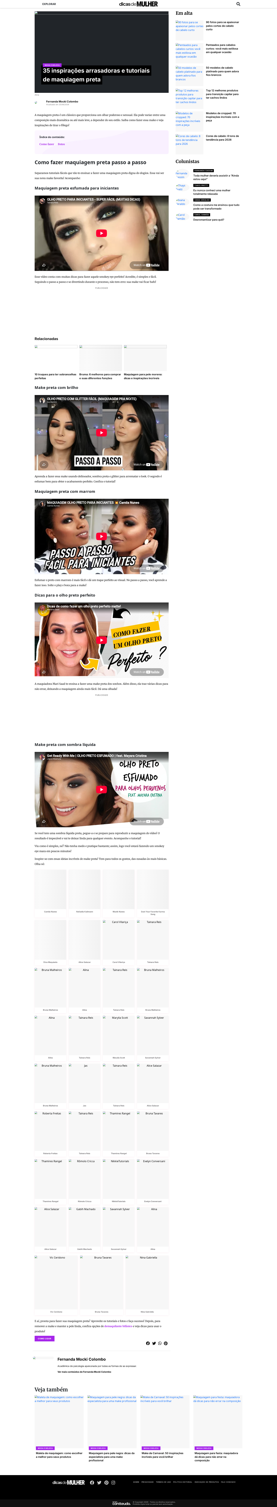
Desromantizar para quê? (208, 219)
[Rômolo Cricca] (84, 1179)
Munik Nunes (119, 911)
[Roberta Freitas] (50, 1131)
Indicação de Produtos (207, 1482)
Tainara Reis (153, 962)
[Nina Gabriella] (147, 1282)
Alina (37, 95)
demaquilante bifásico (118, 1326)
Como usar (44, 1338)
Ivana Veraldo (202, 200)
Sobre (136, 1482)
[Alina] (84, 987)
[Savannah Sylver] (153, 1035)
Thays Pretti (201, 185)
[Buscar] (238, 4)
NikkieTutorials (119, 1201)
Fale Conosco (228, 1482)
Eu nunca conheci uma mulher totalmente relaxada (211, 192)
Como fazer (46, 144)
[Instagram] (113, 1483)
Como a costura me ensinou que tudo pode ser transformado (216, 206)
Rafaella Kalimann (84, 911)
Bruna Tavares (153, 1153)
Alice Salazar (85, 962)
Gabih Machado (84, 1249)
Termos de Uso (163, 1482)
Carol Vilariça (119, 962)
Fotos (61, 144)
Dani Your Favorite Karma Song (153, 912)
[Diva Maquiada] (50, 940)
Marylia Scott (119, 1058)
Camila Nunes (50, 911)
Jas (84, 1105)
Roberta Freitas (50, 1153)
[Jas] (84, 1083)
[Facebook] (92, 1483)
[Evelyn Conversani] (153, 1179)
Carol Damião (201, 215)
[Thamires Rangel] (118, 1131)
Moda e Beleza (52, 65)
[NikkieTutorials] (118, 1179)
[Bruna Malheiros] (50, 987)
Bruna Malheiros (50, 1010)
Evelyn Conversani (152, 1201)
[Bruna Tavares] (153, 1131)
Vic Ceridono (56, 1312)
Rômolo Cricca (84, 1201)
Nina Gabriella (147, 1312)
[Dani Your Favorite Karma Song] (153, 889)
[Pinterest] (106, 1483)
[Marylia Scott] (118, 1035)
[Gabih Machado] (84, 1227)
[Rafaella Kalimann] (84, 889)
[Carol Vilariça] (118, 940)
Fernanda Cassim (203, 171)
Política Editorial (182, 1482)
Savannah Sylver (153, 1058)
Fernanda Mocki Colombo (62, 101)
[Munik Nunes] (118, 889)
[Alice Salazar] (84, 940)
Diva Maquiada (50, 962)
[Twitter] (99, 1483)
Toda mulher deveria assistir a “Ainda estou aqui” (216, 177)
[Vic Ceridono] (56, 1282)
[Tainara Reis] (153, 940)
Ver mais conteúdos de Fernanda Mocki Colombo (84, 1371)
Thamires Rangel (119, 1153)
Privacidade (148, 1482)
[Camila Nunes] (50, 889)
